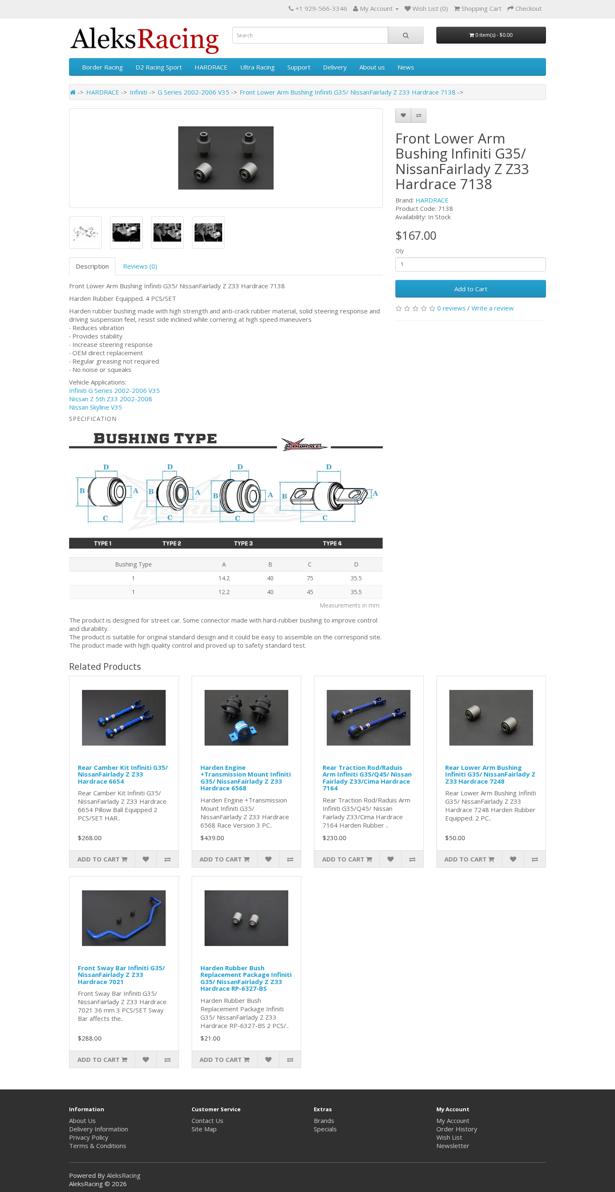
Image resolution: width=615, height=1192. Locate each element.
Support (298, 67)
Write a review (493, 308)
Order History (456, 1129)
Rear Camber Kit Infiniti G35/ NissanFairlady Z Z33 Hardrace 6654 (123, 774)
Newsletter (452, 1145)
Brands (324, 1120)
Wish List (449, 1137)
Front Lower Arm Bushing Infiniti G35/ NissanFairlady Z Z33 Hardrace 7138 (348, 92)
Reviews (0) (140, 266)
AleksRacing (124, 1175)
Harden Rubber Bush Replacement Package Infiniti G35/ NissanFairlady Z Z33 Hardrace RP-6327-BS (246, 978)
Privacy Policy (88, 1137)
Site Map (204, 1129)
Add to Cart (470, 289)
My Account (452, 1120)
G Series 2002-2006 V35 (193, 92)
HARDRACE (211, 67)
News (405, 67)
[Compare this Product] (419, 115)
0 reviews (451, 308)
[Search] (406, 35)
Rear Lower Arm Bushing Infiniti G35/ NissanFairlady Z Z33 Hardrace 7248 (490, 774)
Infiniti (138, 92)
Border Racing (102, 67)
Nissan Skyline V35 (95, 407)
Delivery (335, 67)
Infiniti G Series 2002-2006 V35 (114, 390)
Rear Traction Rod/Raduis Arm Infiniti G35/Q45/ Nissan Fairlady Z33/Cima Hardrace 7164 (367, 777)
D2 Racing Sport (159, 67)
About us (372, 67)
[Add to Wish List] (403, 115)
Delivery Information (98, 1129)
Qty (399, 250)
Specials (325, 1129)
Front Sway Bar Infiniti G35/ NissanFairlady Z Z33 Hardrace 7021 (121, 975)
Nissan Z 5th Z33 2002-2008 (110, 399)
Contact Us (207, 1120)
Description (92, 266)
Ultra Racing (257, 67)
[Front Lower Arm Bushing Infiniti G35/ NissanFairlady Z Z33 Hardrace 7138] (226, 158)
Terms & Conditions (97, 1145)
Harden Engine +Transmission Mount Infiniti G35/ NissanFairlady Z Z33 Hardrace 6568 (245, 777)
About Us (82, 1120)
